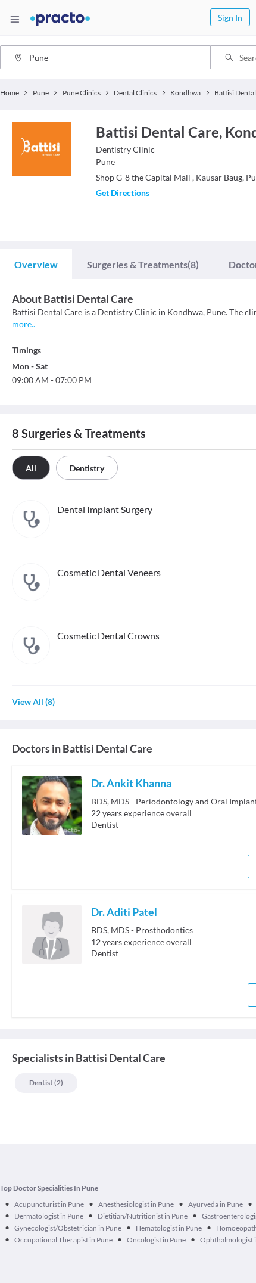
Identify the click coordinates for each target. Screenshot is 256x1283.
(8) (143, 264)
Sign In (230, 18)
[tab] (36, 264)
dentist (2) (46, 1082)
